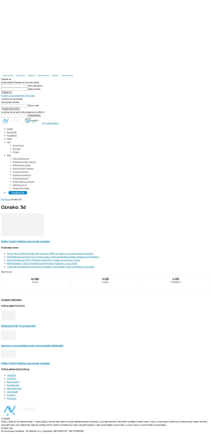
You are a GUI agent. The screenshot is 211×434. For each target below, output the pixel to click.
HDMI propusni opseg (21, 165)
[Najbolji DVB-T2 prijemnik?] (8, 319)
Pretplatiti (176, 277)
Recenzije (12, 132)
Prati (105, 277)
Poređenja (12, 135)
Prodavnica (17, 192)
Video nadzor (7, 75)
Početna (5, 199)
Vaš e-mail (33, 105)
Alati (9, 155)
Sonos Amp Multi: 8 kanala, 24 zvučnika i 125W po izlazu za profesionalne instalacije (50, 253)
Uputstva (17, 149)
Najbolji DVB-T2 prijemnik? (18, 326)
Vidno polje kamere (21, 158)
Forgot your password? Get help (18, 95)
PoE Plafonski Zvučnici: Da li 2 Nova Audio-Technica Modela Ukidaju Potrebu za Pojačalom (53, 257)
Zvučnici (55, 75)
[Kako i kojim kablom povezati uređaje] (22, 235)
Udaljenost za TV (20, 185)
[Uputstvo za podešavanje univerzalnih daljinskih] (8, 339)
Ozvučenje (20, 75)
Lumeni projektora (20, 172)
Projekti (16, 152)
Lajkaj (35, 277)
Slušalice (31, 75)
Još (8, 142)
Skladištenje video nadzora (24, 162)
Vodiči (10, 128)
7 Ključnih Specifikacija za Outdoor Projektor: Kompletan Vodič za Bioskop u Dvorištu (50, 267)
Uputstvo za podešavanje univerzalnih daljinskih (32, 345)
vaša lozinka (34, 89)
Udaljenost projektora (22, 175)
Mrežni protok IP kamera (23, 168)
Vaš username (35, 86)
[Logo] (11, 123)
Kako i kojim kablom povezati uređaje (25, 241)
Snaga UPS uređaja (21, 188)
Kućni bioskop (43, 75)
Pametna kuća (67, 75)
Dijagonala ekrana (20, 178)
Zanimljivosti (18, 145)
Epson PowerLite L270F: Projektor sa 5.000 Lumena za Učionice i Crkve (43, 260)
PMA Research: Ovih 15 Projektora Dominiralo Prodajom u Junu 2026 (42, 263)
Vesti (9, 138)
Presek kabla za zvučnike (23, 181)
